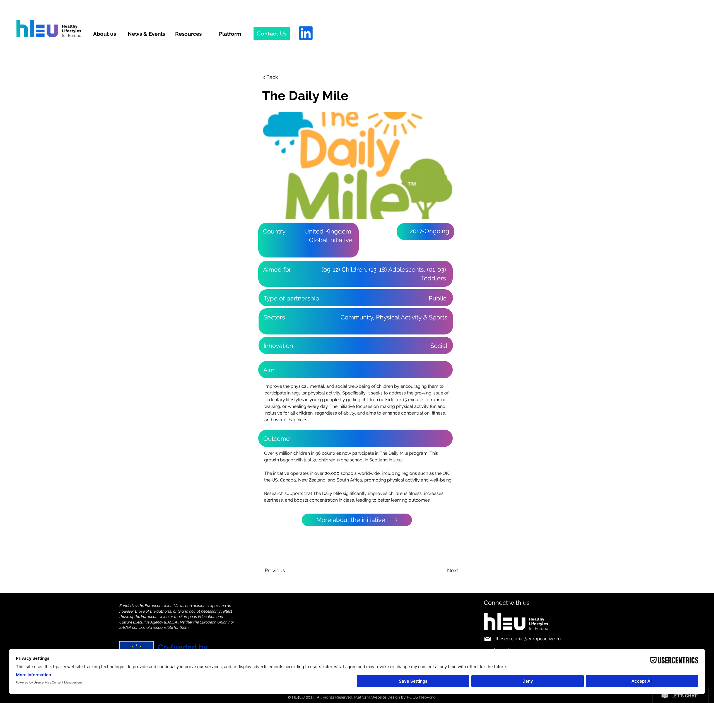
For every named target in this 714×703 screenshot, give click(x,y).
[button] (280, 77)
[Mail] (487, 638)
